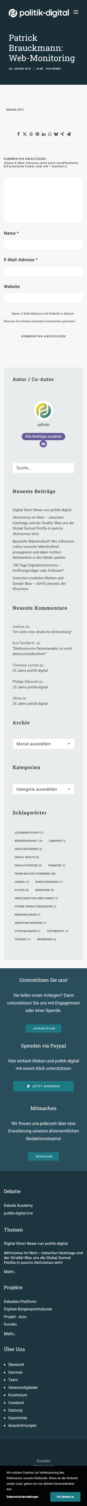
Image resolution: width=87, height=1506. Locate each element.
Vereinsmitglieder (23, 1387)
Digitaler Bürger (28, 849)
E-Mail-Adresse (20, 259)
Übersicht (16, 1364)
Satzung (15, 1410)
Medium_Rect (15, 109)
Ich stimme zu (65, 1497)
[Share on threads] (31, 134)
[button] (76, 12)
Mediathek (44, 890)
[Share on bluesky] (56, 134)
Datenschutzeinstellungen (22, 1497)
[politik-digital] (39, 13)
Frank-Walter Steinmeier (35, 873)
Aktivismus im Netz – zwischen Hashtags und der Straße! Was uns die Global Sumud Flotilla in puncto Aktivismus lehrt (43, 1258)
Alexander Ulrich (29, 832)
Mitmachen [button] (44, 1156)
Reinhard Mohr (27, 914)
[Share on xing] (62, 134)
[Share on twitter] (25, 134)
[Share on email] (69, 134)
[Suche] (43, 468)
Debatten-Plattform (20, 1301)
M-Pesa (22, 890)
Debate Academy (18, 1205)
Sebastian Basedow (30, 923)
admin (56, 68)
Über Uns (14, 1349)
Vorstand (16, 1402)
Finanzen (56, 865)
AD (41, 68)
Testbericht (57, 931)
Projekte (13, 1287)
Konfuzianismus (49, 882)
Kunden (10, 1324)
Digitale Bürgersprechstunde (28, 1309)
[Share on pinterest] (37, 134)
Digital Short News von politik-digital (36, 1243)
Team (13, 1380)
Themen (13, 1229)
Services (15, 1372)
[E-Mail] (43, 443)
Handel (22, 882)
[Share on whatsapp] (50, 134)
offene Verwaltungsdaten (35, 906)
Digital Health (27, 857)
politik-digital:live (18, 1213)
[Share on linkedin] (43, 134)
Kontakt (43, 1461)
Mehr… (10, 1271)
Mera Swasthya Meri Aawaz (36, 898)
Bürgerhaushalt (28, 840)
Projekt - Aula (15, 1317)
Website (12, 286)
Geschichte (17, 1418)
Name (11, 233)
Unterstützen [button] (44, 1028)
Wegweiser (46, 939)
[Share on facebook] (18, 134)
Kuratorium (17, 1395)
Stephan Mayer (27, 931)
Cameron (57, 840)
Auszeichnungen (22, 1425)
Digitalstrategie (28, 865)
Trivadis (22, 939)
